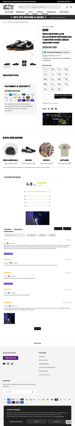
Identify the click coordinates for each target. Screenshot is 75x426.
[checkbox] (52, 235)
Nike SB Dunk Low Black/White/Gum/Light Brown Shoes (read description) (18, 22)
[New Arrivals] (10, 149)
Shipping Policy (44, 364)
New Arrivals (10, 160)
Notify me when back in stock (63, 96)
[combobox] (39, 7)
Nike (44, 27)
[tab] (18, 229)
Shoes (28, 160)
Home (4, 22)
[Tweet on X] (48, 109)
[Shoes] (28, 149)
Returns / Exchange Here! (47, 367)
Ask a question (58, 228)
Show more (37, 328)
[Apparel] (64, 149)
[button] (37, 191)
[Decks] (46, 149)
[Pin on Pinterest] (56, 109)
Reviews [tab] (9, 229)
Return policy (43, 360)
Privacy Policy (59, 416)
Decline (57, 421)
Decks (46, 160)
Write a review (67, 228)
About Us (42, 356)
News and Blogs (10, 358)
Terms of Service (44, 374)
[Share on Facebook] (52, 109)
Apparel (64, 160)
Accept (36, 421)
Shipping (45, 55)
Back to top (37, 343)
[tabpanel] (37, 282)
